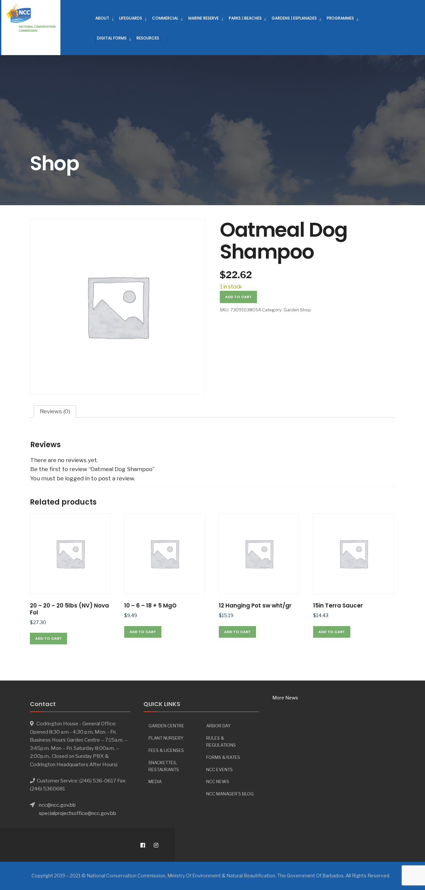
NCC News (217, 781)
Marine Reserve (203, 18)
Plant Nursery (166, 738)
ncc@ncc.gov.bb (57, 805)
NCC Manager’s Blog (230, 793)
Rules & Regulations (221, 741)
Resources (147, 38)
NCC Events (219, 769)
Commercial (165, 18)
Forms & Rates (223, 757)
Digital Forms (112, 38)
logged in (77, 478)
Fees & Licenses (166, 750)
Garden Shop (297, 309)
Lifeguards (130, 18)
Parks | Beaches (245, 18)
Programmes (340, 18)
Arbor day (218, 725)
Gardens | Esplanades (294, 18)
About (102, 18)
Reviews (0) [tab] (55, 411)
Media (155, 781)
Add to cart (238, 296)
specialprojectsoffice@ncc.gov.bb (77, 813)
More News (285, 697)
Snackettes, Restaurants (163, 766)
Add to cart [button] (48, 638)
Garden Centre (166, 725)
